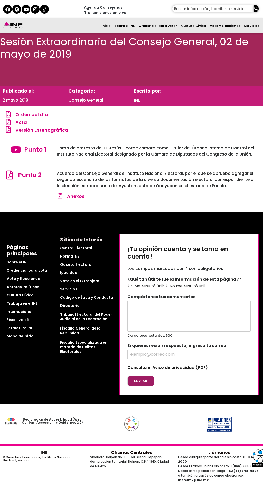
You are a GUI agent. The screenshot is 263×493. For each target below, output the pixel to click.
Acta (21, 122)
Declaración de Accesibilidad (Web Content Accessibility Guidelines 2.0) (52, 421)
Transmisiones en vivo (105, 12)
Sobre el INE (125, 26)
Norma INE (69, 256)
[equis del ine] (16, 9)
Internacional (19, 311)
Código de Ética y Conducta (86, 297)
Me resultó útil (148, 286)
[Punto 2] (9, 174)
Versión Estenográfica (41, 130)
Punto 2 (30, 175)
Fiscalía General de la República (80, 330)
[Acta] (8, 122)
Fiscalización (19, 319)
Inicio (106, 26)
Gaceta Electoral (76, 264)
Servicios (251, 26)
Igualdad (68, 272)
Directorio (70, 305)
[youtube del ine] (26, 9)
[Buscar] (256, 8)
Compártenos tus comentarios (161, 297)
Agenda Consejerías (103, 7)
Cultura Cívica (193, 26)
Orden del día (31, 114)
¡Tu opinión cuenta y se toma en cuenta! (177, 252)
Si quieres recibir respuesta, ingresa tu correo (176, 346)
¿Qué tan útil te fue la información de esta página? (184, 279)
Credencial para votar (158, 26)
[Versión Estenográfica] (8, 129)
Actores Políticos (23, 286)
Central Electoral (76, 248)
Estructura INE (20, 328)
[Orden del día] (8, 114)
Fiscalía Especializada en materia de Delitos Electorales (83, 347)
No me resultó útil (187, 286)
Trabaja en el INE (22, 303)
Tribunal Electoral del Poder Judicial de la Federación (86, 317)
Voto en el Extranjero (79, 281)
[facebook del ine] (7, 9)
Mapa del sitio (20, 336)
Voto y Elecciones (225, 26)
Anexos (75, 196)
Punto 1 (35, 149)
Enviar (140, 381)
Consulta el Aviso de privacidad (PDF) (167, 367)
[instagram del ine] (35, 9)
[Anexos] (60, 196)
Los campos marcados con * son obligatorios (175, 268)
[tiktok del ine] (44, 9)
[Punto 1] (15, 149)
